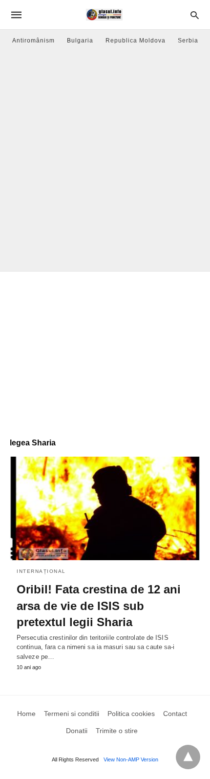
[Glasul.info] (104, 15)
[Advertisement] (105, 161)
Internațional (41, 571)
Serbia (188, 40)
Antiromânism (33, 40)
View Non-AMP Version (131, 759)
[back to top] (188, 757)
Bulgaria (80, 40)
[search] (194, 15)
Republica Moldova (135, 40)
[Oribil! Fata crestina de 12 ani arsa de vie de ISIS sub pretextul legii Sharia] (105, 508)
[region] (105, 349)
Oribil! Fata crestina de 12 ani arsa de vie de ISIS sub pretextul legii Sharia (99, 606)
